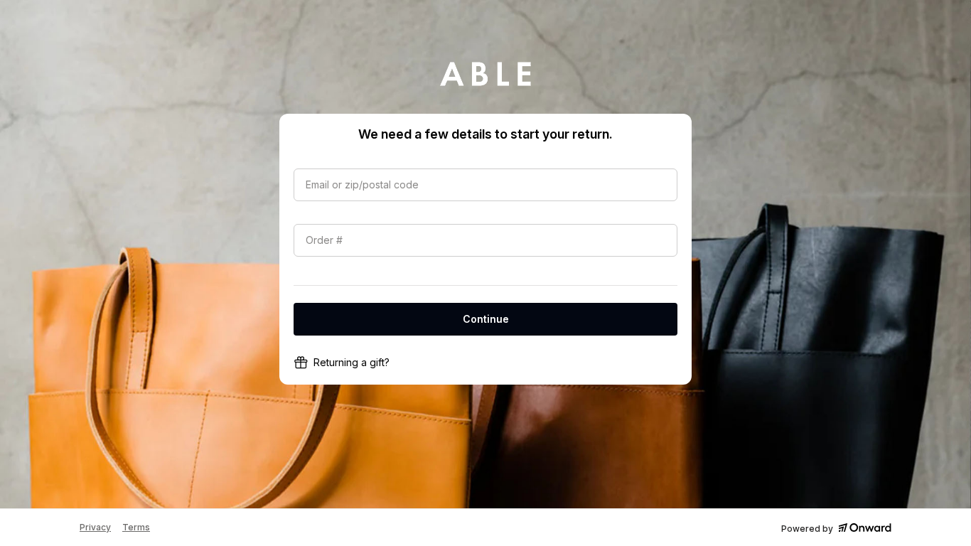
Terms (136, 527)
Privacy (95, 527)
